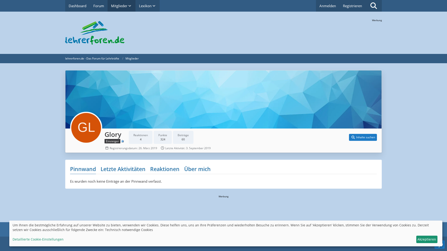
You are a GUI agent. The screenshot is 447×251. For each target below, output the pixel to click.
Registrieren (352, 5)
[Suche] (374, 6)
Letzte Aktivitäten (123, 169)
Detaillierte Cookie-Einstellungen (38, 239)
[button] (363, 137)
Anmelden (327, 5)
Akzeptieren (426, 239)
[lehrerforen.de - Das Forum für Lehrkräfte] (223, 33)
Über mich (197, 169)
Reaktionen (164, 169)
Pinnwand (83, 169)
